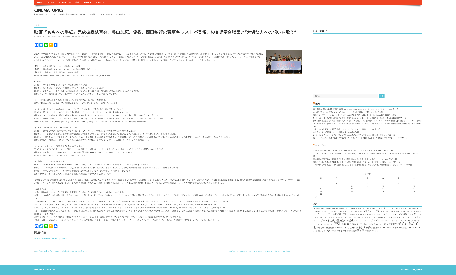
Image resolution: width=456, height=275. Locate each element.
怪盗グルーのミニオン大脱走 (341, 227)
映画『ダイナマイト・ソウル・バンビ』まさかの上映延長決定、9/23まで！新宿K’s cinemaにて (349, 115)
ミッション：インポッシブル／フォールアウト (395, 221)
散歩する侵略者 (367, 227)
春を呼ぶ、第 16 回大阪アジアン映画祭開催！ (330, 132)
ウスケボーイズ (371, 211)
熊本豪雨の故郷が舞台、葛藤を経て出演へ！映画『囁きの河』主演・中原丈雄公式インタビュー (349, 159)
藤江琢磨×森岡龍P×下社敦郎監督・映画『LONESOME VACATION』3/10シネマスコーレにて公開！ (349, 109)
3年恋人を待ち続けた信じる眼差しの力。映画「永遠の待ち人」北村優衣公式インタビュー (347, 150)
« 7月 (315, 197)
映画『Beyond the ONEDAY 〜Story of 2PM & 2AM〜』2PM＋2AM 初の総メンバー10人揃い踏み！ (261, 251)
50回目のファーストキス (342, 208)
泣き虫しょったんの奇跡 (326, 230)
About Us (100, 2)
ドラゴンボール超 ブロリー (382, 217)
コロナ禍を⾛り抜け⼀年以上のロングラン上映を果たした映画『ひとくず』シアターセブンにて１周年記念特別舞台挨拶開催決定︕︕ (363, 124)
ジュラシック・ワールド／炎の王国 (330, 214)
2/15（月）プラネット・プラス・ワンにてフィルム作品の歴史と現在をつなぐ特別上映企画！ (348, 135)
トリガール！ (368, 218)
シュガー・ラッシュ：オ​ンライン (410, 211)
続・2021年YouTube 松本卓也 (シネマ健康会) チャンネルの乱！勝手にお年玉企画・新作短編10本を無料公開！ (354, 138)
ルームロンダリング (327, 224)
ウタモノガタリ (385, 211)
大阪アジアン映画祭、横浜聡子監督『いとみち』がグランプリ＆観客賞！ (340, 129)
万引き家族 (341, 224)
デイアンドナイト (343, 218)
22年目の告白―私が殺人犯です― (324, 208)
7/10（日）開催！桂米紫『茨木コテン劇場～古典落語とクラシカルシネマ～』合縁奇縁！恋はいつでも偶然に (354, 118)
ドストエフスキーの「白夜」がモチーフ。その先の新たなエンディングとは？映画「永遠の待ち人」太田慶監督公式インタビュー (361, 153)
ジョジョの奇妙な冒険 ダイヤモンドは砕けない (365, 214)
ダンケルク (334, 218)
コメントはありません (81, 36)
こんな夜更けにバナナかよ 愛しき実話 (349, 211)
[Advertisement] (367, 62)
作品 (77, 2)
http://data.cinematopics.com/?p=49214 (50, 238)
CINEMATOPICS (48, 10)
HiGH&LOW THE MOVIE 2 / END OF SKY (362, 208)
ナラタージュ (398, 217)
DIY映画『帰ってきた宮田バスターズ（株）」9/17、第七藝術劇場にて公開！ (342, 112)
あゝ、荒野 (395, 208)
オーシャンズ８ (394, 211)
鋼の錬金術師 (352, 231)
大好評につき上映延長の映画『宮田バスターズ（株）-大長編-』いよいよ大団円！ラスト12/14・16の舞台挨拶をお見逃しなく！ (361, 121)
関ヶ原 (360, 230)
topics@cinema (41, 36)
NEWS (39, 2)
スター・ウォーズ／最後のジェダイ (401, 214)
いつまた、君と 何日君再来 (407, 208)
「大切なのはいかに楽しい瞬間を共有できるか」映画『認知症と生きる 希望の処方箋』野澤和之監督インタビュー (356, 165)
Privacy (87, 2)
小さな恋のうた (323, 227)
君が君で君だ (390, 224)
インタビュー (65, 2)
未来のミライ (393, 227)
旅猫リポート (381, 227)
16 (321, 189)
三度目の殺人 (355, 224)
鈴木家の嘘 (341, 230)
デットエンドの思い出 (356, 218)
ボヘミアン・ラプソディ (367, 220)
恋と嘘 (356, 228)
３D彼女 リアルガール (371, 231)
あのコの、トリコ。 (382, 208)
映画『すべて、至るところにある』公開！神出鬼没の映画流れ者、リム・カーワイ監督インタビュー (350, 162)
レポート (51, 2)
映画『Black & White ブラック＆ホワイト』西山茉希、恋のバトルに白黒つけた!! (61, 251)
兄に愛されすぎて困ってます (371, 224)
